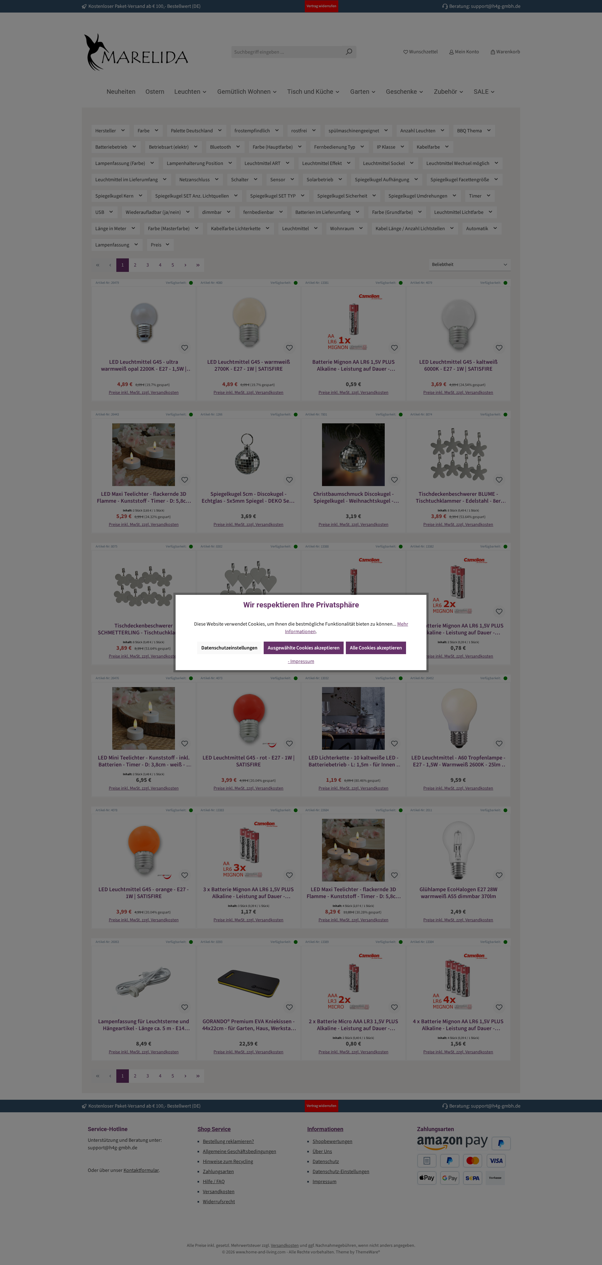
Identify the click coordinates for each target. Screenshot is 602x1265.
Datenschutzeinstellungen (229, 647)
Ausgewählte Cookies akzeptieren (304, 647)
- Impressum (301, 661)
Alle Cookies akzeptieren (376, 647)
